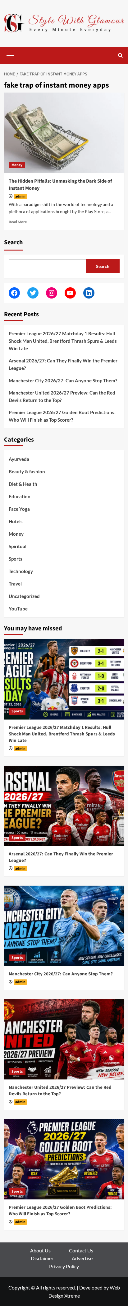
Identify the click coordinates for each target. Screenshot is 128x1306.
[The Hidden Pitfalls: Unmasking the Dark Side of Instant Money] (64, 133)
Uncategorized (24, 596)
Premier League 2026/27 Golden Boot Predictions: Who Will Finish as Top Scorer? (62, 416)
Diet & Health (23, 484)
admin (20, 196)
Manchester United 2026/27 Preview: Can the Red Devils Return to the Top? (62, 396)
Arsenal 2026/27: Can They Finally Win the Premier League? (63, 364)
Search (13, 242)
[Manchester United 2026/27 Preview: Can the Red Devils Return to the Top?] (64, 1039)
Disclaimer (42, 1258)
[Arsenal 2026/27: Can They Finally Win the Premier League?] (64, 806)
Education (19, 496)
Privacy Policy (64, 1266)
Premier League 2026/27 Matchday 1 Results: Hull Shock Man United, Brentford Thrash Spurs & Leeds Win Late (63, 341)
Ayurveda (19, 459)
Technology (21, 571)
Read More (18, 221)
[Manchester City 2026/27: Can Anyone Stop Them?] (64, 926)
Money (16, 165)
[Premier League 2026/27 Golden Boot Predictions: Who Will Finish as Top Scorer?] (64, 1159)
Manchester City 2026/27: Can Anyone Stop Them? (63, 380)
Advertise (82, 1258)
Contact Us (81, 1250)
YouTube (18, 608)
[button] (10, 54)
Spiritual (17, 546)
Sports (15, 559)
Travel (15, 583)
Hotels (16, 521)
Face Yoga (19, 509)
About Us (40, 1250)
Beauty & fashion (27, 471)
